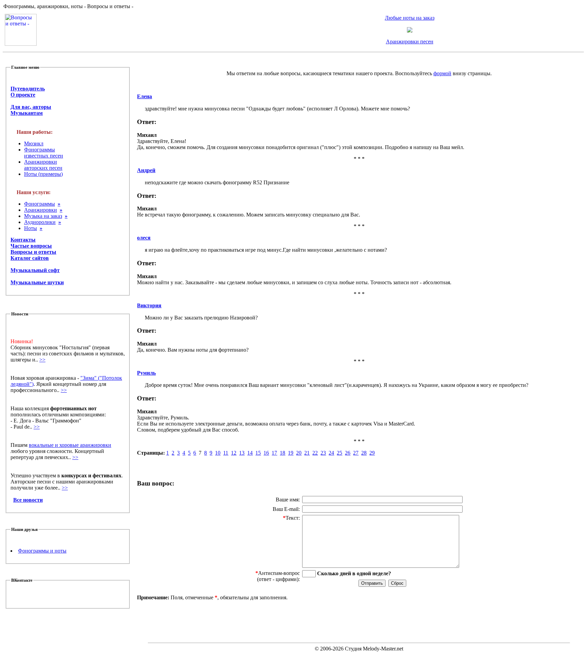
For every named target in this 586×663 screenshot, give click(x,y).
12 (233, 453)
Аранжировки (40, 210)
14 (250, 453)
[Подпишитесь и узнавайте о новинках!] (409, 31)
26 (347, 453)
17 (274, 453)
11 (225, 453)
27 (355, 453)
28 (364, 453)
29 (372, 453)
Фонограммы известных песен (43, 153)
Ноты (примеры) (43, 174)
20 (298, 453)
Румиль (146, 373)
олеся (144, 238)
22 (315, 453)
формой (442, 73)
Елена (144, 96)
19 (290, 453)
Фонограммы (39, 204)
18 (282, 453)
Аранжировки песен (409, 41)
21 (307, 453)
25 (339, 453)
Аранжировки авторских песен (43, 165)
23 (323, 453)
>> (42, 359)
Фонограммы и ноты (42, 551)
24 (331, 453)
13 (242, 453)
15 (258, 453)
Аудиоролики (40, 222)
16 (266, 453)
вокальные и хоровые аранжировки (70, 445)
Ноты (30, 228)
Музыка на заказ (43, 216)
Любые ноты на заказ (409, 18)
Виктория (149, 305)
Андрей (146, 170)
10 (217, 453)
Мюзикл (33, 143)
